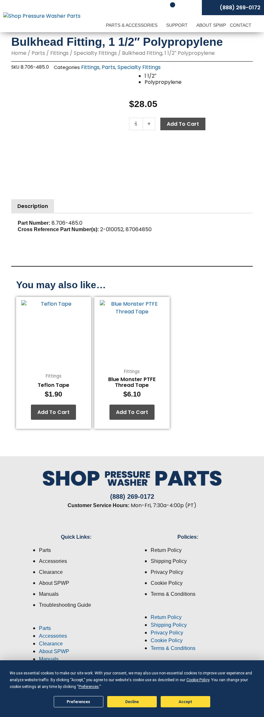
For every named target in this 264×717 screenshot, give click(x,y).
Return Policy (166, 550)
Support (177, 25)
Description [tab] (32, 206)
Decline (132, 702)
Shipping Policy (169, 561)
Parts (38, 53)
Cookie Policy (167, 583)
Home (18, 53)
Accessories (53, 561)
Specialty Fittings (95, 53)
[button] (76, 620)
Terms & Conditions (173, 594)
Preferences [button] (89, 686)
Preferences (78, 702)
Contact (240, 25)
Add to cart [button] (53, 412)
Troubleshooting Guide (65, 605)
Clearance (51, 572)
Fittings (59, 53)
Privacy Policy (167, 572)
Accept (185, 702)
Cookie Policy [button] (197, 680)
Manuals (49, 594)
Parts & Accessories (132, 25)
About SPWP (211, 25)
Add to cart (183, 124)
